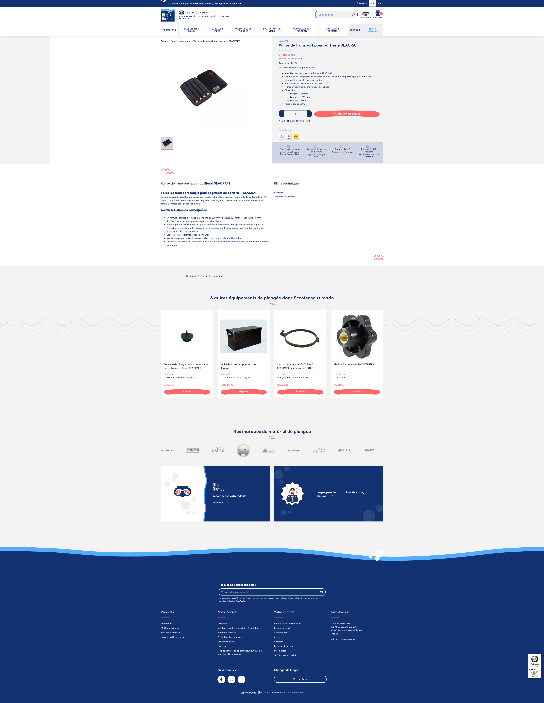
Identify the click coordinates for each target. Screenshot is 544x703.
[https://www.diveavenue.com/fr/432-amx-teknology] (294, 451)
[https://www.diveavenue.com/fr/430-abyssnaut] (218, 451)
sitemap (221, 646)
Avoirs (277, 636)
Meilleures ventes (170, 627)
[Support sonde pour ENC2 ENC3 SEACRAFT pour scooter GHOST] (300, 354)
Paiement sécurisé (226, 632)
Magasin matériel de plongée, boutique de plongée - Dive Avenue (239, 652)
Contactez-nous (225, 641)
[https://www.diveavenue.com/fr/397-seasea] (168, 451)
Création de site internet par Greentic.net (282, 692)
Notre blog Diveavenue (173, 636)
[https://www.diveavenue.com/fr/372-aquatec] (344, 451)
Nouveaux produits (170, 632)
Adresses (278, 641)
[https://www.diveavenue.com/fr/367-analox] (319, 451)
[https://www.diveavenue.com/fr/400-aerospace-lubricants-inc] (243, 451)
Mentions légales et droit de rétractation (238, 627)
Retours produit (282, 627)
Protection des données (229, 636)
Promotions (166, 623)
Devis (362, 3)
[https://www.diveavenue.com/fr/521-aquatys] (369, 451)
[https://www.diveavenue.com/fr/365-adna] (193, 451)
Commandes (280, 632)
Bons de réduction (283, 646)
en (379, 3)
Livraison (222, 623)
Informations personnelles (287, 623)
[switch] (534, 675)
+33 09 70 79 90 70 (197, 12)
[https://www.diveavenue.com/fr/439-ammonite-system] (268, 451)
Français (299, 679)
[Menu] (539, 655)
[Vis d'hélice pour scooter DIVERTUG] (357, 354)
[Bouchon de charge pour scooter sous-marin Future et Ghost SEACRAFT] (187, 354)
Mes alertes (280, 650)
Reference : (285, 63)
